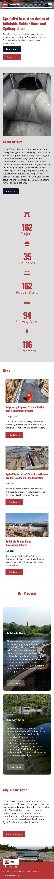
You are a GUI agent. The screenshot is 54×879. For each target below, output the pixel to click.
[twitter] (10, 866)
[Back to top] (47, 862)
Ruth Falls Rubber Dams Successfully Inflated (18, 543)
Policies (36, 871)
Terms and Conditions (22, 871)
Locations (7, 871)
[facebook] (5, 866)
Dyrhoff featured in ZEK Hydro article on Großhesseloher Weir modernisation (27, 476)
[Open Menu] (50, 5)
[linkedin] (15, 866)
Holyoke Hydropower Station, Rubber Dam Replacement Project (25, 408)
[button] (5, 105)
